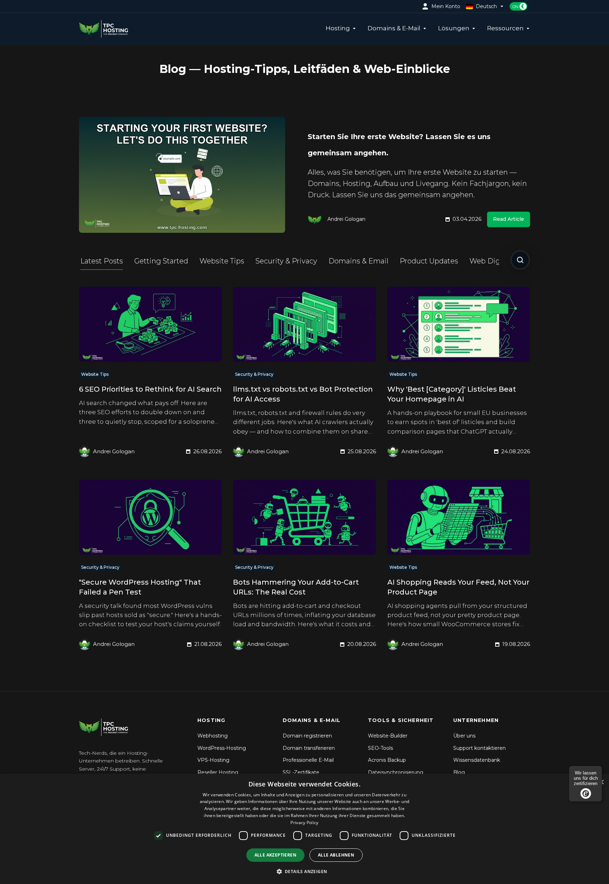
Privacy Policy (304, 823)
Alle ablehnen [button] (336, 855)
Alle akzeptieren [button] (275, 855)
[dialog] (304, 829)
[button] (304, 871)
